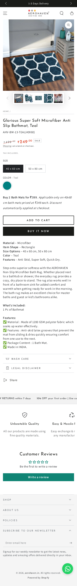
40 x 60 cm (13, 168)
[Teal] (7, 186)
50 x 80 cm (35, 168)
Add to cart (38, 220)
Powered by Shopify (38, 577)
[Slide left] (6, 3)
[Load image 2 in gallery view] (28, 98)
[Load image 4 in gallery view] (48, 98)
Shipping (7, 146)
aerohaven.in (32, 572)
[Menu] (5, 13)
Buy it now (39, 231)
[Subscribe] (71, 543)
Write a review (38, 477)
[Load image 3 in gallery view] (38, 98)
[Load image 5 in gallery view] (58, 98)
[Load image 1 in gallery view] (18, 98)
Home (6, 111)
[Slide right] (70, 3)
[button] (61, 13)
